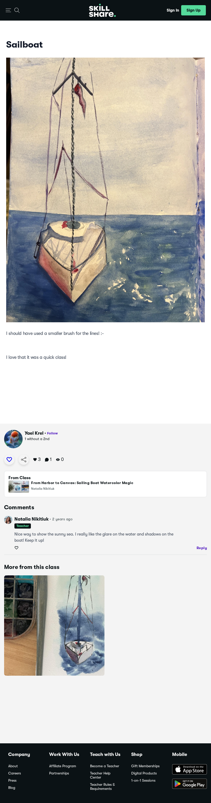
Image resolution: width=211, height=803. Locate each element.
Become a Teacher (104, 766)
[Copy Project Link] (24, 459)
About (13, 766)
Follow (52, 433)
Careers (14, 773)
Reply (202, 548)
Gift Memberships (145, 766)
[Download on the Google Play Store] (187, 784)
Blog (11, 788)
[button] (8, 10)
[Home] (102, 10)
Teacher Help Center (100, 775)
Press (12, 780)
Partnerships (59, 773)
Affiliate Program (62, 766)
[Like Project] (9, 459)
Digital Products (144, 773)
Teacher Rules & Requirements (102, 787)
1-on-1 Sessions (143, 780)
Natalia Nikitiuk (31, 519)
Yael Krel (34, 433)
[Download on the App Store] (187, 769)
